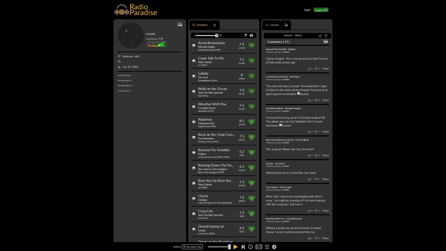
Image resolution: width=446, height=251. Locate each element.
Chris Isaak (285, 187)
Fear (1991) (203, 95)
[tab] (199, 25)
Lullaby (203, 73)
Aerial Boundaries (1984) (209, 49)
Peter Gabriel (205, 62)
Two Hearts (272, 187)
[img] (250, 247)
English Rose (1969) (207, 126)
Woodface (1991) (206, 110)
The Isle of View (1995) (208, 141)
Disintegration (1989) (207, 80)
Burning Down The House (217, 165)
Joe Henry (280, 163)
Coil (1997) (203, 218)
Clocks (203, 195)
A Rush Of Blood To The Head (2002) (215, 202)
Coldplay (202, 199)
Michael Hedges (206, 46)
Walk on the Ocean (212, 88)
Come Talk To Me (211, 58)
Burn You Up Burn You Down (219, 180)
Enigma (202, 153)
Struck (269, 163)
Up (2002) (202, 187)
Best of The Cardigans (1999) (211, 172)
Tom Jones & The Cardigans (212, 169)
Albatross (205, 119)
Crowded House (206, 108)
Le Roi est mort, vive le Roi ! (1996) (213, 156)
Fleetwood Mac (206, 123)
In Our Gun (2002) (206, 233)
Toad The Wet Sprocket (210, 92)
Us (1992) (202, 65)
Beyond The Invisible (214, 149)
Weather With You (212, 103)
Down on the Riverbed (215, 241)
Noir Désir (295, 77)
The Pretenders (206, 138)
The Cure (203, 77)
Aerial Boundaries (211, 42)
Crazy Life (205, 210)
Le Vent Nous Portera (277, 77)
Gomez (202, 230)
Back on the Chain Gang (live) (220, 134)
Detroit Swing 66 (211, 226)
